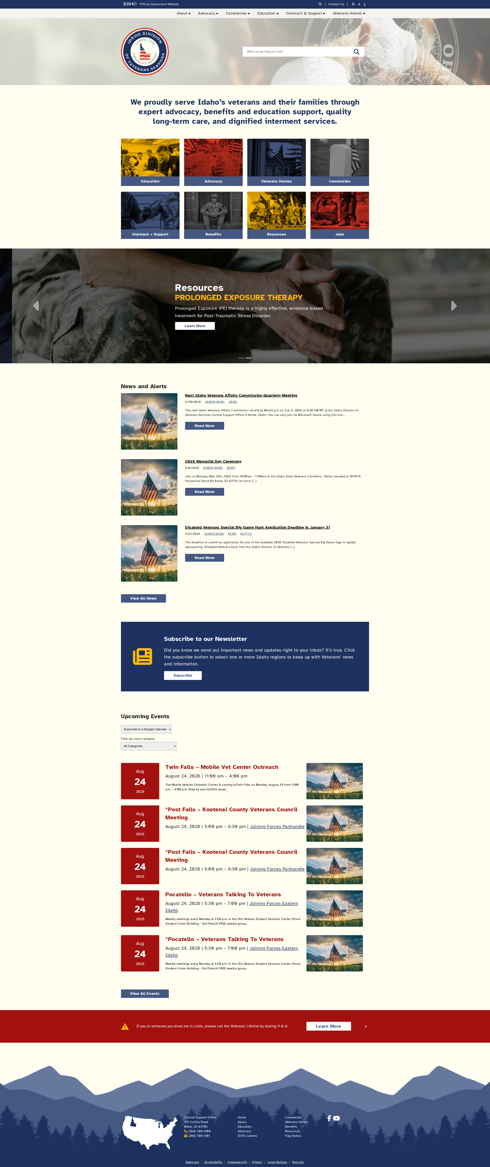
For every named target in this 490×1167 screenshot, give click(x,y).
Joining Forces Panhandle (277, 826)
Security (298, 1162)
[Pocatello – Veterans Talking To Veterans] (334, 908)
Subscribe (183, 675)
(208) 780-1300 (199, 1131)
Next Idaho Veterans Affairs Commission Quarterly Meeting (241, 395)
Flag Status (293, 1136)
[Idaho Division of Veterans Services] (145, 52)
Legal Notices (277, 1162)
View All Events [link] (145, 993)
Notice (246, 534)
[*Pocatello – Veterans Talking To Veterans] (334, 953)
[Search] (320, 4)
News (233, 402)
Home (242, 1117)
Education (266, 13)
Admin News (215, 402)
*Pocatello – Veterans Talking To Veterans (224, 939)
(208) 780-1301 (199, 1136)
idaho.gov (192, 1162)
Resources (276, 234)
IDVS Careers (247, 1136)
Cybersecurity (237, 1162)
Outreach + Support (150, 234)
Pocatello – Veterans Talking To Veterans (223, 894)
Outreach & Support (304, 13)
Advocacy (206, 13)
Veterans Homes (347, 13)
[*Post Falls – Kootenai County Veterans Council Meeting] (334, 823)
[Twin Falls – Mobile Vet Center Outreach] (334, 781)
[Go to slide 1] (241, 358)
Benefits (213, 234)
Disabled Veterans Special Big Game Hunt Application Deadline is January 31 (257, 527)
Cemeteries (236, 13)
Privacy (257, 1162)
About (182, 13)
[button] (357, 52)
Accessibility (213, 1162)
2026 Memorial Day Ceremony (213, 461)
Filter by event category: (138, 739)
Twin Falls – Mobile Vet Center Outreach (221, 767)
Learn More (183, 326)
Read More (205, 425)
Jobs (339, 234)
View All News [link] (143, 598)
